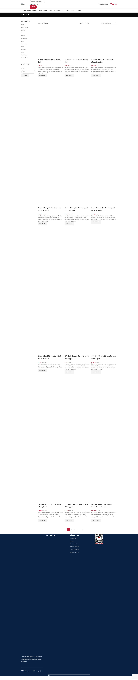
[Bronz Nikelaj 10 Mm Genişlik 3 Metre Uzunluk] (104, 41)
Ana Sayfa (40, 23)
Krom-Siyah (24, 44)
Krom (22, 41)
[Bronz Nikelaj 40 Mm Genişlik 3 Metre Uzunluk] (104, 142)
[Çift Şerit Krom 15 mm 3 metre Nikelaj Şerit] (50, 439)
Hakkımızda (73, 538)
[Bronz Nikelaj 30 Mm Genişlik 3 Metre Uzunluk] (77, 142)
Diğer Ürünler (24, 27)
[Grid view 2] (92, 23)
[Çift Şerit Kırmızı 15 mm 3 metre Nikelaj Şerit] (77, 291)
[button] (42, 75)
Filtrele (25, 75)
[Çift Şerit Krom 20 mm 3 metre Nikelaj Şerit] (77, 439)
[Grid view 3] (95, 23)
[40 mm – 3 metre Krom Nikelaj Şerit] (50, 41)
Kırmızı (23, 35)
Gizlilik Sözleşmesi (74, 549)
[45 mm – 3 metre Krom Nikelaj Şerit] (77, 41)
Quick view (40, 79)
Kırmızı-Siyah (24, 38)
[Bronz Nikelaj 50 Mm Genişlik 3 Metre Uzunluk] (50, 291)
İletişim (72, 541)
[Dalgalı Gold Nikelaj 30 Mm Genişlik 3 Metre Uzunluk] (104, 439)
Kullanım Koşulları (74, 546)
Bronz (22, 24)
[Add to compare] (40, 56)
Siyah (22, 52)
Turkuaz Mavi (24, 57)
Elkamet (23, 30)
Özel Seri (23, 49)
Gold (22, 33)
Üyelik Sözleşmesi (74, 552)
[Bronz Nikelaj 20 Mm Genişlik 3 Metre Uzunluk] (50, 142)
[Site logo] (23, 4)
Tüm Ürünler (24, 55)
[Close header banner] (2, 678)
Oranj (22, 46)
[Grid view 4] (97, 23)
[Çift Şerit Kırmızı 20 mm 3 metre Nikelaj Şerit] (104, 291)
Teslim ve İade (73, 544)
